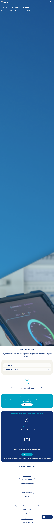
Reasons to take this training (11, 369)
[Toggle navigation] (51, 2)
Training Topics (8, 365)
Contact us (48, 516)
